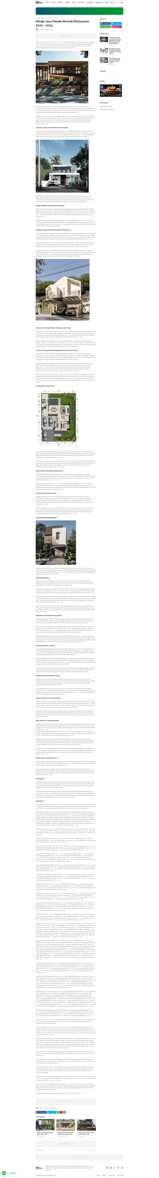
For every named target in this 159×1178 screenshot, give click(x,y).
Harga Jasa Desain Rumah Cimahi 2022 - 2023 (86, 1133)
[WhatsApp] (58, 1112)
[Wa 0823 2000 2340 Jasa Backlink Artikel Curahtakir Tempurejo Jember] (104, 50)
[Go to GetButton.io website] (4, 1176)
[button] (118, 2)
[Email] (64, 1112)
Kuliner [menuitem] (73, 2)
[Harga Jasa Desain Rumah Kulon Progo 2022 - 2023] (65, 1125)
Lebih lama (92, 1150)
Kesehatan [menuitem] (81, 2)
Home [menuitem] (47, 2)
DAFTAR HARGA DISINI (65, 36)
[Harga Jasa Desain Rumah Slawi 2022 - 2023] (45, 1125)
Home (98, 1175)
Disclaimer (112, 1175)
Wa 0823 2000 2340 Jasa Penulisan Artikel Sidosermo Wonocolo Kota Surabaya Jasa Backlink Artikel (115, 40)
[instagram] (118, 1168)
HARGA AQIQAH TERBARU (65, 1101)
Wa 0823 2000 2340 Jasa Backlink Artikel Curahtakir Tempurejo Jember (115, 51)
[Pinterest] (61, 1112)
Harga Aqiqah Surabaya (106, 106)
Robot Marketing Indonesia (107, 109)
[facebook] (107, 1168)
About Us (104, 1175)
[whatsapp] (114, 1168)
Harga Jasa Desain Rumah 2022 (49, 17)
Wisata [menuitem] (53, 2)
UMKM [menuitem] (67, 2)
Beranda (38, 17)
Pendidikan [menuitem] (90, 2)
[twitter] (111, 1168)
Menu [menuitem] (112, 2)
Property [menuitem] (60, 2)
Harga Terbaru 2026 (51, 1175)
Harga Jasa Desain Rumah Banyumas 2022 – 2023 (49, 42)
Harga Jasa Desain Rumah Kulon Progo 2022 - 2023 (65, 1133)
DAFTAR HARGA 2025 (66, 1144)
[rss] (121, 1168)
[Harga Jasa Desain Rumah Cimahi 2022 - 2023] (86, 1125)
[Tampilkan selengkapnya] (67, 1112)
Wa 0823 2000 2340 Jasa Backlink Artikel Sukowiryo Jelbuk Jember (114, 60)
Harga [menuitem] (106, 2)
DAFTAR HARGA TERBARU (79, 1157)
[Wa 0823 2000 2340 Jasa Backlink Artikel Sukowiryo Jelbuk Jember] (104, 60)
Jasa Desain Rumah (71, 1084)
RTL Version (120, 1175)
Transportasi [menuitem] (99, 2)
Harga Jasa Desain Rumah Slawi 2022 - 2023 (45, 1133)
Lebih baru (39, 1150)
